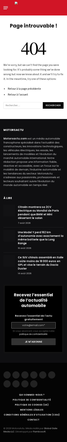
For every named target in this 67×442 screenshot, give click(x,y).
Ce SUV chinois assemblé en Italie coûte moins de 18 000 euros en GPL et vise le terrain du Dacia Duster (40, 263)
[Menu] (5, 8)
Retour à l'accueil (18, 94)
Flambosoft (39, 431)
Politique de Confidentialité (32, 399)
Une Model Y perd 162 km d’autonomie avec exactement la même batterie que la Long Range (40, 237)
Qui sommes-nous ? (31, 394)
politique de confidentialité (33, 334)
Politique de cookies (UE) (32, 404)
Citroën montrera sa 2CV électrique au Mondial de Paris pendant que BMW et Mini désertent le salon (38, 212)
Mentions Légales (31, 409)
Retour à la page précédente (24, 89)
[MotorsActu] (33, 7)
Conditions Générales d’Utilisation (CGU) (32, 414)
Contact (33, 419)
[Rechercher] (63, 8)
